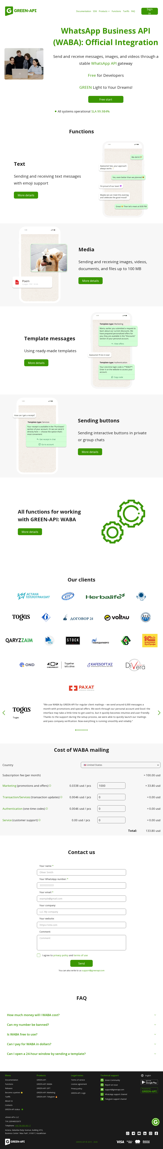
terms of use (81, 955)
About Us (9, 1101)
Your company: (47, 905)
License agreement (79, 1084)
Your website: (46, 918)
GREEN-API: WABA (44, 1084)
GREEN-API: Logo (78, 1093)
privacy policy (60, 955)
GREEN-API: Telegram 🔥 (47, 1096)
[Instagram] (150, 1133)
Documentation (83, 11)
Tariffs (126, 11)
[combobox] (84, 765)
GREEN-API (41, 1080)
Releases (8, 1088)
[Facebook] (156, 1133)
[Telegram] (133, 1133)
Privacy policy (76, 1088)
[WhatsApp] (127, 1133)
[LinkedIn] (144, 1133)
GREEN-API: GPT (43, 1088)
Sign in (150, 11)
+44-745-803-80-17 (23, 1125)
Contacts (8, 1105)
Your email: (45, 892)
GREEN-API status (12, 1109)
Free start (105, 99)
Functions (116, 11)
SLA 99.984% (100, 111)
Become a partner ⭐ (14, 1092)
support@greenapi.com (93, 970)
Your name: (45, 865)
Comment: (45, 931)
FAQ (133, 11)
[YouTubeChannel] (139, 1133)
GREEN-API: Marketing (46, 1092)
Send (81, 963)
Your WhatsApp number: (53, 879)
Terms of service (78, 1080)
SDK (95, 11)
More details (26, 195)
